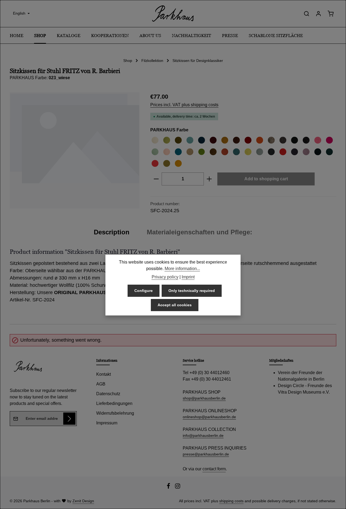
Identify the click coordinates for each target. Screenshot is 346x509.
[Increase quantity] (209, 178)
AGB (100, 384)
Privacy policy (165, 277)
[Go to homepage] (173, 13)
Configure (143, 290)
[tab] (111, 232)
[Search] (306, 13)
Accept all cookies (175, 304)
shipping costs (231, 501)
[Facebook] (168, 487)
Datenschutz (108, 393)
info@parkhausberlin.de (203, 435)
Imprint (188, 277)
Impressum (106, 423)
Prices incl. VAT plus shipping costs (184, 104)
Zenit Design (83, 501)
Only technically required (191, 290)
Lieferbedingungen (114, 403)
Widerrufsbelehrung (115, 413)
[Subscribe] (69, 418)
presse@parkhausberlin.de (206, 454)
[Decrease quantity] (156, 178)
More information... (182, 268)
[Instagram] (178, 487)
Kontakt (103, 374)
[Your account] (318, 13)
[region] (74, 150)
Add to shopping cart (266, 179)
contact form (214, 469)
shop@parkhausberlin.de (204, 398)
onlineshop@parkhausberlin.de (209, 417)
